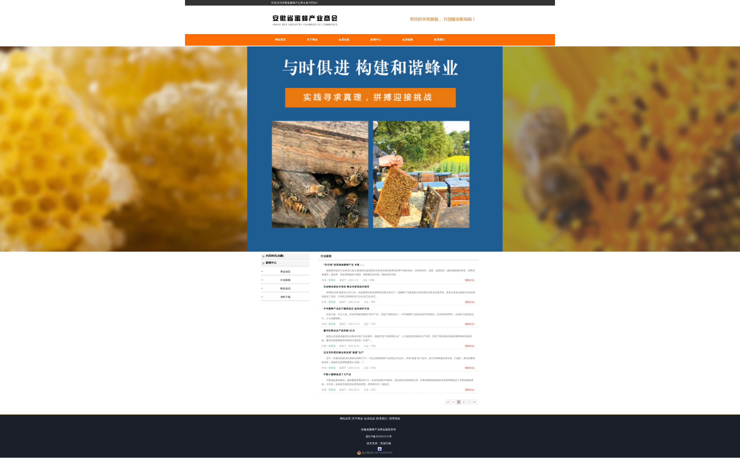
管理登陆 (394, 418)
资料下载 (285, 297)
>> (474, 402)
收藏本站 (733, 3)
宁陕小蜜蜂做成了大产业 (337, 374)
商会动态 (285, 271)
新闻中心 (375, 39)
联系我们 (439, 39)
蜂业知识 (285, 288)
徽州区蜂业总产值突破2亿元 (339, 330)
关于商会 (312, 39)
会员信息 (344, 39)
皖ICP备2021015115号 (379, 436)
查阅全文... (470, 280)
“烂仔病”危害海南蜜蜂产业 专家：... (344, 264)
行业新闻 (285, 280)
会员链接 (407, 39)
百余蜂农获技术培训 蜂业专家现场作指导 (346, 286)
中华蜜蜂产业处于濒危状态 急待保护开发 (346, 308)
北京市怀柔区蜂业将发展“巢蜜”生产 (344, 352)
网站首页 (280, 39)
